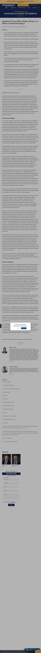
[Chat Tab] (20, 326)
